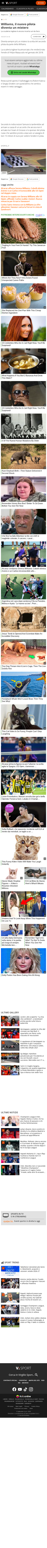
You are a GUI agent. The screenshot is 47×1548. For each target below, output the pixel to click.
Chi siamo (10, 1406)
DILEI (25, 1401)
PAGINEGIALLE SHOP (31, 1399)
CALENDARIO (7, 9)
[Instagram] (31, 1391)
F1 (6, 19)
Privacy (27, 1406)
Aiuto (31, 1408)
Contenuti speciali (10, 1380)
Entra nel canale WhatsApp (25, 72)
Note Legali (19, 1406)
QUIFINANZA (39, 1401)
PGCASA (41, 1399)
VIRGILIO (11, 1399)
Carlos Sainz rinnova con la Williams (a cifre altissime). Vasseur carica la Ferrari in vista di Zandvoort (21, 207)
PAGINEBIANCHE (9, 1401)
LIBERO (5, 1399)
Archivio (25, 1383)
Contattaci (23, 1380)
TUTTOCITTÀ (19, 1401)
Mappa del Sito (34, 1380)
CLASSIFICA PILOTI (25, 9)
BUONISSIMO (20, 1403)
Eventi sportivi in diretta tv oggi (27, 1221)
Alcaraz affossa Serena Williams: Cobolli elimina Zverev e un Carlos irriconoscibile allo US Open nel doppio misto (22, 190)
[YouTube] (20, 1391)
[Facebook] (14, 1391)
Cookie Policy (35, 1406)
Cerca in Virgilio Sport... (21, 1374)
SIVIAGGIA (31, 1401)
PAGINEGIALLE (19, 1399)
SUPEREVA (28, 1403)
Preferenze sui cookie (20, 1408)
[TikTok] (25, 1391)
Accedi (41, 3)
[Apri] (3, 3)
